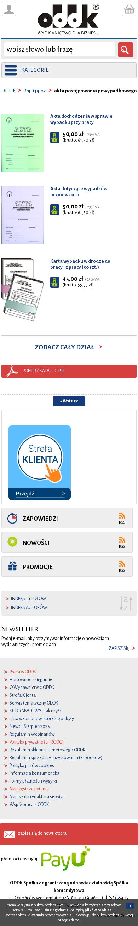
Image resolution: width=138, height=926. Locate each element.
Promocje (38, 567)
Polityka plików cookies (32, 765)
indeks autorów (29, 607)
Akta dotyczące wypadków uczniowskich (78, 191)
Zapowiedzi (40, 518)
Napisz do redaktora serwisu (37, 796)
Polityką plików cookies (90, 910)
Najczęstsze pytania (29, 789)
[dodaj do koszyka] (54, 137)
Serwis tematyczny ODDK (34, 703)
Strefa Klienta (23, 695)
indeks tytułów (28, 598)
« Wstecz (69, 401)
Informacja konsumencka (34, 773)
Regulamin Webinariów (32, 734)
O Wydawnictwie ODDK (32, 687)
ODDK (8, 90)
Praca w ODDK (23, 671)
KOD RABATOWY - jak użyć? (35, 710)
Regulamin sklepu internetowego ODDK (47, 749)
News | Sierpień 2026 (30, 726)
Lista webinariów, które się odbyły (42, 718)
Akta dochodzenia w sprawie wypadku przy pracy (81, 119)
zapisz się (119, 648)
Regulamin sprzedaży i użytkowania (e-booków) (56, 757)
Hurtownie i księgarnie (31, 679)
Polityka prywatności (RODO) (37, 742)
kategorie (34, 70)
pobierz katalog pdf (44, 370)
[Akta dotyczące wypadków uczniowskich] (22, 214)
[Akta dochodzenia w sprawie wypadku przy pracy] (22, 142)
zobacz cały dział (66, 347)
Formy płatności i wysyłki (33, 781)
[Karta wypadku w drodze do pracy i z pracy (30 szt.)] (22, 289)
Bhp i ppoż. (35, 90)
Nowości (36, 542)
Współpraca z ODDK (29, 804)
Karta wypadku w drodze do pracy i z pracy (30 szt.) (80, 264)
